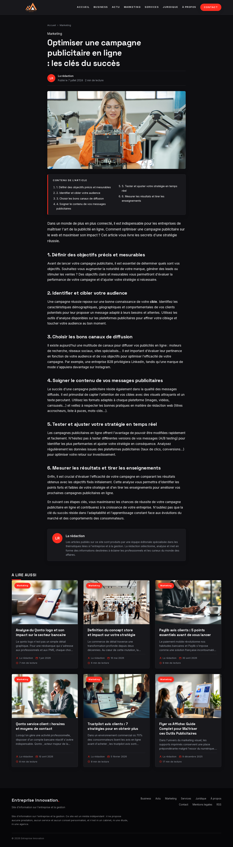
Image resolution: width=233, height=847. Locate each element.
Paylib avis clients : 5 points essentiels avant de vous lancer (185, 632)
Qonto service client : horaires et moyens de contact (40, 726)
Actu (116, 7)
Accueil (83, 7)
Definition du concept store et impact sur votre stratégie (111, 632)
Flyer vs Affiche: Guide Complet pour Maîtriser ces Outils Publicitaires (178, 729)
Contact (211, 7)
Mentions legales (202, 804)
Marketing (132, 7)
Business (101, 7)
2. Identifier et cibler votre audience (78, 192)
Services (152, 7)
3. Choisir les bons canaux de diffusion (80, 198)
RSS (219, 804)
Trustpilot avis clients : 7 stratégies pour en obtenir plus (113, 726)
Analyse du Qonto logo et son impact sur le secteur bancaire (41, 632)
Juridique (170, 7)
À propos (189, 7)
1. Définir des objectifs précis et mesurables (83, 187)
